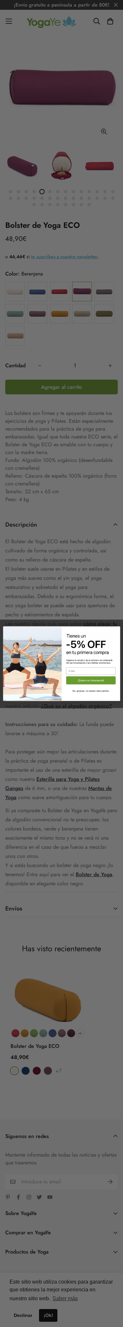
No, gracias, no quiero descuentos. (90, 690)
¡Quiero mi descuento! (90, 680)
